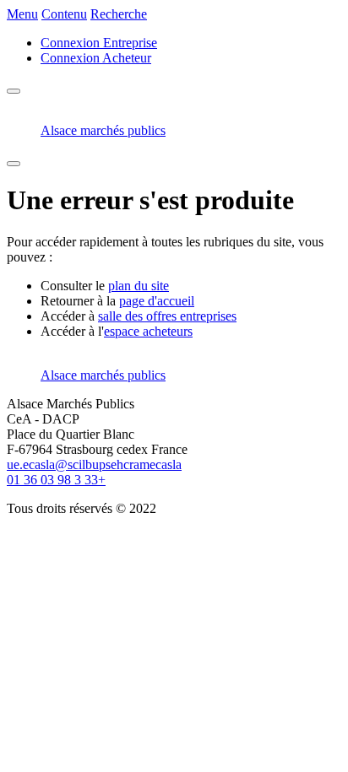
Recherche (118, 14)
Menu (22, 14)
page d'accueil (156, 301)
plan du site (138, 285)
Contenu (64, 14)
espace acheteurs (148, 331)
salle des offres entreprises (167, 316)
